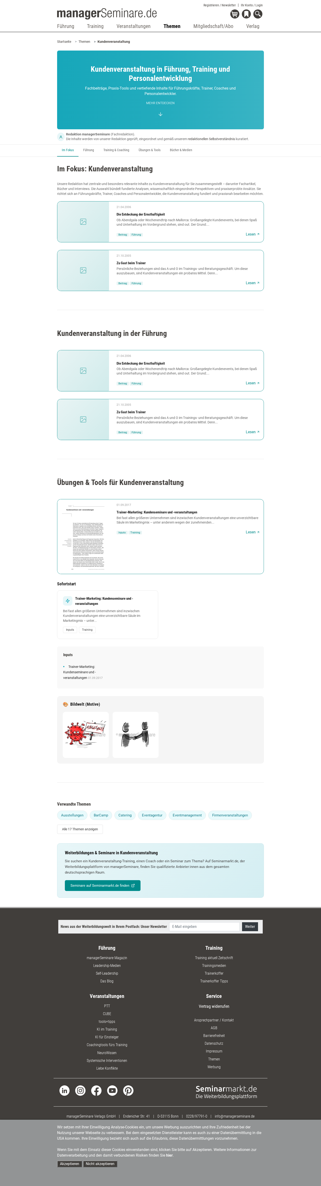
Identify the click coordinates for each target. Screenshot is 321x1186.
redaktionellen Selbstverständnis (211, 139)
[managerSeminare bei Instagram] (80, 1090)
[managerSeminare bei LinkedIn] (64, 1090)
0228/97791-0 (196, 1116)
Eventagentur (152, 815)
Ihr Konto (252, 5)
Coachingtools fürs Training (107, 1045)
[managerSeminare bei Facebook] (96, 1090)
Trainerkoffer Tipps (214, 981)
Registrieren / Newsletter (220, 5)
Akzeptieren (69, 1164)
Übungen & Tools (149, 150)
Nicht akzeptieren (100, 1164)
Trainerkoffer (214, 973)
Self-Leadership (107, 973)
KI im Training (107, 1029)
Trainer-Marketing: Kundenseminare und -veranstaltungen (157, 512)
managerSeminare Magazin (107, 958)
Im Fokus (68, 150)
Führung (88, 150)
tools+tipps (107, 1021)
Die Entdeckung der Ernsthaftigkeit (141, 214)
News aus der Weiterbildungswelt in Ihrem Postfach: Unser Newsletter (114, 926)
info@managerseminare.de (234, 1116)
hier (169, 1155)
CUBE (107, 1014)
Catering (125, 815)
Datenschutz (214, 1043)
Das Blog (107, 981)
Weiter (250, 926)
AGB (214, 1028)
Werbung (214, 1067)
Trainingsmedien (214, 965)
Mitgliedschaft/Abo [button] (213, 26)
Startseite (64, 41)
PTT (107, 1006)
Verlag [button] (252, 26)
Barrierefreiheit (214, 1035)
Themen (84, 41)
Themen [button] (172, 26)
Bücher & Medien (181, 150)
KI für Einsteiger (107, 1037)
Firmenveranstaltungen (230, 815)
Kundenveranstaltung (114, 41)
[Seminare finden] (226, 1092)
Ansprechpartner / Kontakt (214, 1020)
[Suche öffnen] (258, 14)
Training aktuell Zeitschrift (214, 958)
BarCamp (101, 815)
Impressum (214, 1051)
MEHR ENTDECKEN (160, 103)
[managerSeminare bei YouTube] (112, 1090)
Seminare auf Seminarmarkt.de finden (99, 885)
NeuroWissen (107, 1053)
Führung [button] (65, 26)
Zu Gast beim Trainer (131, 263)
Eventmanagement (187, 815)
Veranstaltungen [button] (134, 26)
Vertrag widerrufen (214, 1006)
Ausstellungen (72, 815)
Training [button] (95, 26)
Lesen (251, 234)
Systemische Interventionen (107, 1060)
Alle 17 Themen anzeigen (80, 829)
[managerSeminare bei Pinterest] (128, 1090)
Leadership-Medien (107, 965)
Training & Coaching (116, 150)
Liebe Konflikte (107, 1068)
